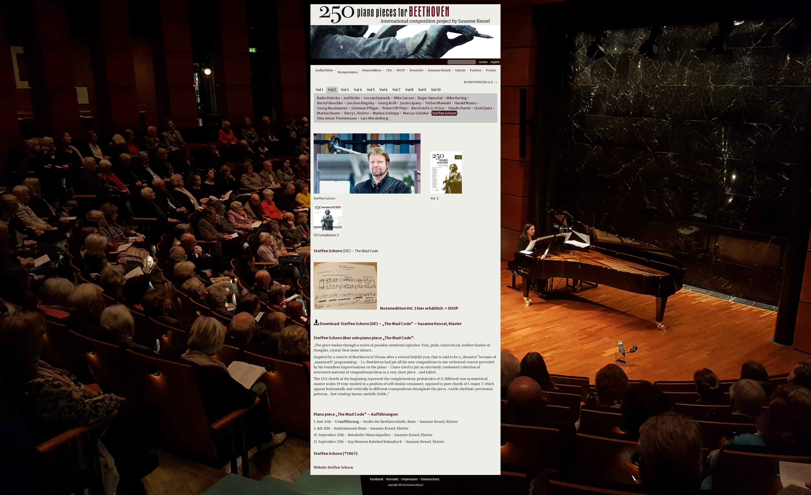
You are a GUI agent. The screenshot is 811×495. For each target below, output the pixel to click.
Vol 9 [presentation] (422, 90)
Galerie (460, 70)
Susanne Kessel (439, 70)
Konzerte (416, 70)
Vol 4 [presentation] (358, 90)
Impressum (410, 479)
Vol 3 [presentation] (345, 90)
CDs (389, 70)
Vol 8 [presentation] (409, 90)
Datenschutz (430, 479)
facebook (376, 479)
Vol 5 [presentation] (371, 90)
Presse (491, 70)
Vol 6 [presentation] (384, 90)
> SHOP (451, 308)
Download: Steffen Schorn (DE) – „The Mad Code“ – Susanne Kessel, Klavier (390, 323)
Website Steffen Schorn (333, 467)
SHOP (400, 70)
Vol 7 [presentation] (396, 90)
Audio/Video (324, 70)
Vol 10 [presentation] (436, 90)
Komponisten (347, 72)
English (495, 62)
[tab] (319, 90)
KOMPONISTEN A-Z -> (480, 82)
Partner (476, 70)
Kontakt (392, 479)
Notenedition (371, 70)
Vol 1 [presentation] (319, 90)
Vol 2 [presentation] (332, 90)
